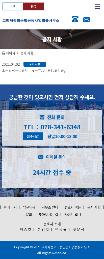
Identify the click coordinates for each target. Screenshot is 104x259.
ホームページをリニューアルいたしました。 (34, 70)
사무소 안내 (50, 207)
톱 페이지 (8, 52)
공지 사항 (93, 207)
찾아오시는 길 (48, 214)
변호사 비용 (73, 207)
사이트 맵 (71, 214)
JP (12, 6)
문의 (29, 214)
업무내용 (29, 207)
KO (33, 6)
